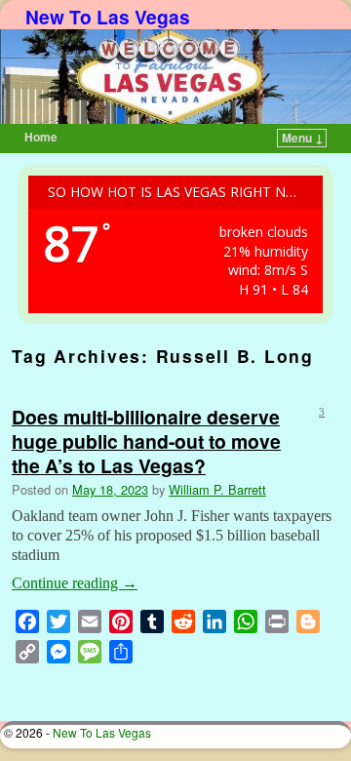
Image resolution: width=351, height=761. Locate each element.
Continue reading (74, 583)
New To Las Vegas (107, 16)
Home (41, 136)
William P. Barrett (217, 489)
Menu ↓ (303, 137)
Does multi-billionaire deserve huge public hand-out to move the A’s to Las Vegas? (146, 441)
